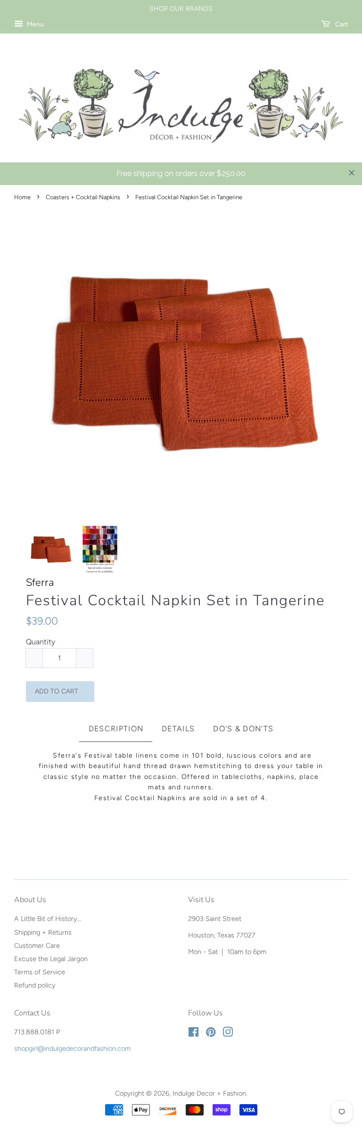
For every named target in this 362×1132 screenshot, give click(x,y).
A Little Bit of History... (47, 918)
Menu (34, 24)
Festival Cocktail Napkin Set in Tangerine (175, 600)
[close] (351, 172)
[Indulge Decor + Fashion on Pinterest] (211, 1034)
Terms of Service (39, 972)
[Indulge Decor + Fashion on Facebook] (193, 1034)
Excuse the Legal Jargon (51, 959)
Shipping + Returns (43, 932)
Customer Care (37, 945)
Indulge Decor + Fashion (209, 1093)
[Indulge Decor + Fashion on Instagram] (227, 1034)
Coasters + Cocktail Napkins (83, 197)
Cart (341, 24)
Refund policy (34, 985)
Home (22, 197)
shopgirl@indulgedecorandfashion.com (72, 1048)
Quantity (40, 641)
